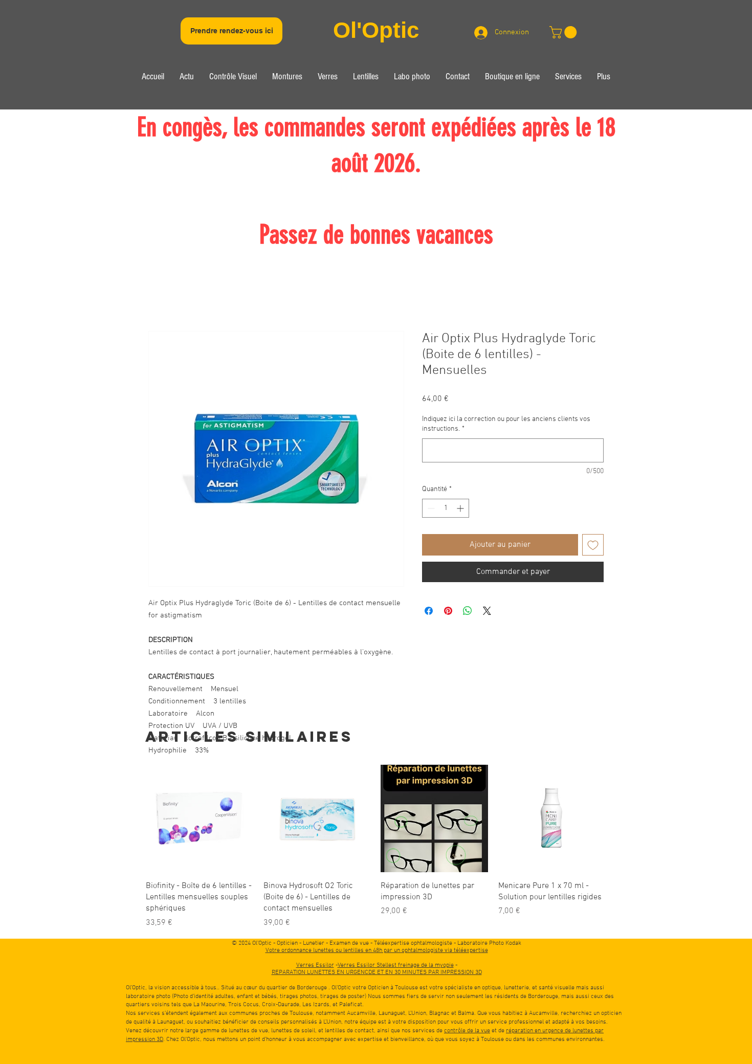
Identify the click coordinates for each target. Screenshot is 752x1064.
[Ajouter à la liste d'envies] (593, 545)
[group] (375, 846)
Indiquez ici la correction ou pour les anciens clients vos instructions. (506, 424)
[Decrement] (430, 508)
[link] (564, 32)
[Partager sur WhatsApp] (467, 611)
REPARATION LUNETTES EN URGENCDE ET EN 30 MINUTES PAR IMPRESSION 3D (377, 972)
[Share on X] (487, 611)
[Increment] (461, 508)
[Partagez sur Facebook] (429, 611)
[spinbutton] (445, 508)
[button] (233, 78)
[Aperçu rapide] (199, 818)
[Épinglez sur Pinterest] (448, 611)
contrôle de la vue (467, 1030)
